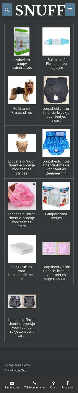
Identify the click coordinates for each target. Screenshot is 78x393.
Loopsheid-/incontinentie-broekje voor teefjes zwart (56, 114)
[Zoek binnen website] (7, 9)
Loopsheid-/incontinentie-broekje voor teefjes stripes (22, 167)
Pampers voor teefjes (56, 216)
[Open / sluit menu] (70, 9)
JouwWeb (21, 370)
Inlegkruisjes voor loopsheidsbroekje (22, 273)
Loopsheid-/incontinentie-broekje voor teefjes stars (22, 220)
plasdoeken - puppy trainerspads (21, 64)
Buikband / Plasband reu (21, 110)
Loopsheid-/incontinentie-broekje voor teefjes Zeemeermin (56, 167)
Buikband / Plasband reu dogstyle (56, 64)
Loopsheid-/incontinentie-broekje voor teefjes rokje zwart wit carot (22, 327)
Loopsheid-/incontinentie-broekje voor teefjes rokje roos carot (56, 273)
